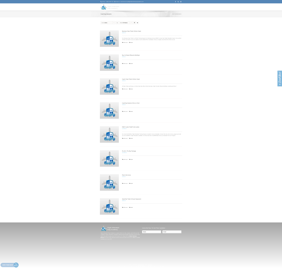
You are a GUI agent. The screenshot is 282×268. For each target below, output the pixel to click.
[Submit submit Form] (145, 236)
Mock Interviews (126, 175)
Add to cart (125, 42)
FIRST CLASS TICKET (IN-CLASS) (130, 127)
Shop (146, 264)
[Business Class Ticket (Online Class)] (109, 38)
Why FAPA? (135, 264)
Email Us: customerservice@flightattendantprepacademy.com (130, 1)
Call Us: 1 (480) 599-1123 (107, 1)
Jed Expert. (162, 266)
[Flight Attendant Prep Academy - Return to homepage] (110, 226)
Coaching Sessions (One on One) (131, 103)
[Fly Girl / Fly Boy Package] (109, 158)
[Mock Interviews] (109, 182)
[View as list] (137, 22)
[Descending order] (117, 22)
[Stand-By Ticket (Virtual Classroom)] (109, 206)
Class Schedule (141, 264)
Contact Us (150, 264)
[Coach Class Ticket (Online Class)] (109, 86)
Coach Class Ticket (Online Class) (131, 79)
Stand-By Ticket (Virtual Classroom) (131, 199)
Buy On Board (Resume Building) (131, 55)
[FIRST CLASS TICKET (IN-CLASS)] (109, 134)
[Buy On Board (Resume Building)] (109, 62)
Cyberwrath (155, 266)
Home (173, 13)
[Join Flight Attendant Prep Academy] (279, 78)
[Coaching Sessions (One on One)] (109, 110)
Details (131, 42)
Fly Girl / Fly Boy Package (129, 151)
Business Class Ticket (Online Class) (131, 31)
